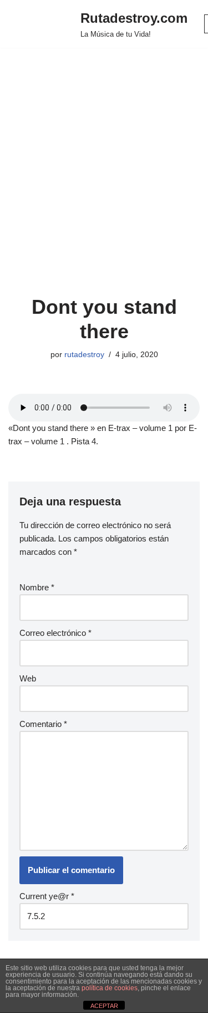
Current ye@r (46, 896)
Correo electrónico (55, 633)
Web (27, 678)
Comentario (43, 724)
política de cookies (110, 988)
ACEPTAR (104, 1005)
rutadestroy (84, 354)
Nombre (36, 587)
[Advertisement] (104, 185)
